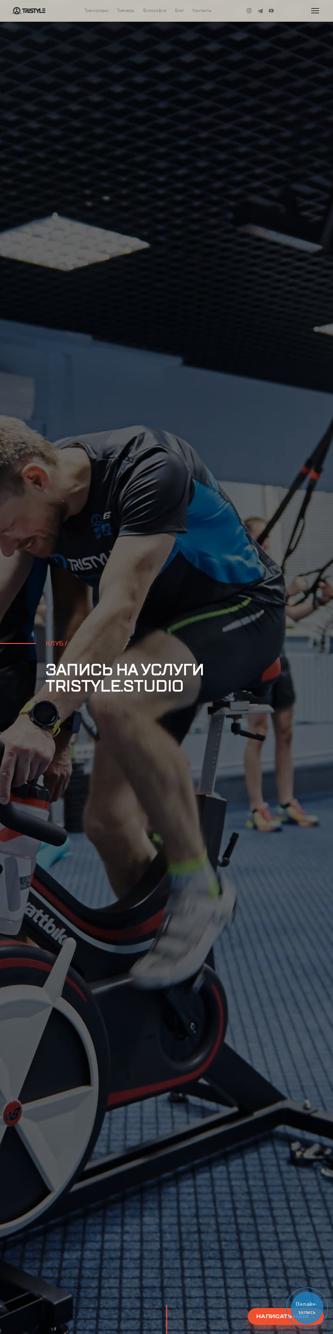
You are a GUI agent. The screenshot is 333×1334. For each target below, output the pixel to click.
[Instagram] (249, 11)
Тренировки (97, 10)
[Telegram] (260, 11)
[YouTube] (271, 11)
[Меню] (315, 10)
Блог (179, 10)
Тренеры (125, 10)
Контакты (202, 10)
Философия (154, 10)
